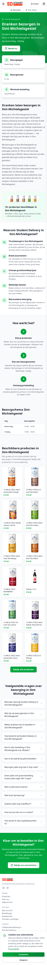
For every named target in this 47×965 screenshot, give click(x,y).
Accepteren (23, 954)
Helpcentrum (7, 902)
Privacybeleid (13, 949)
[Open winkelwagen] (44, 4)
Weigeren (23, 960)
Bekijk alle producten (23, 669)
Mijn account (7, 910)
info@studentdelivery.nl (11, 927)
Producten (6, 896)
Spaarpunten (7, 916)
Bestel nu (12, 48)
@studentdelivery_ (9, 930)
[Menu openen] (3, 3)
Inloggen (36, 4)
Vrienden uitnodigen (10, 919)
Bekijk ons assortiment (25, 865)
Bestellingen (7, 913)
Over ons (5, 899)
